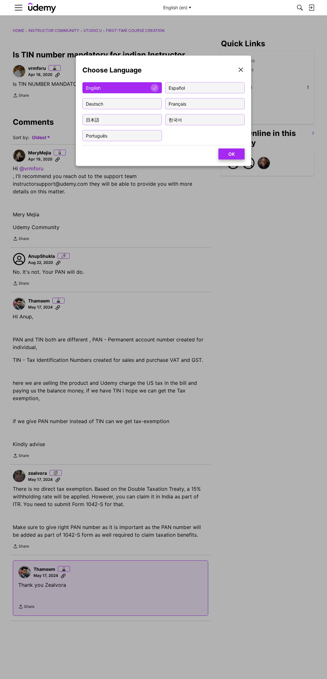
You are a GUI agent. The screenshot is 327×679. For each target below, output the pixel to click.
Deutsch (94, 103)
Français (177, 103)
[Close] (241, 70)
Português (96, 135)
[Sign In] (311, 7)
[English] (42, 8)
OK (231, 154)
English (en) (175, 7)
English (93, 87)
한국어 (175, 119)
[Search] (300, 7)
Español (177, 87)
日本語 (92, 119)
